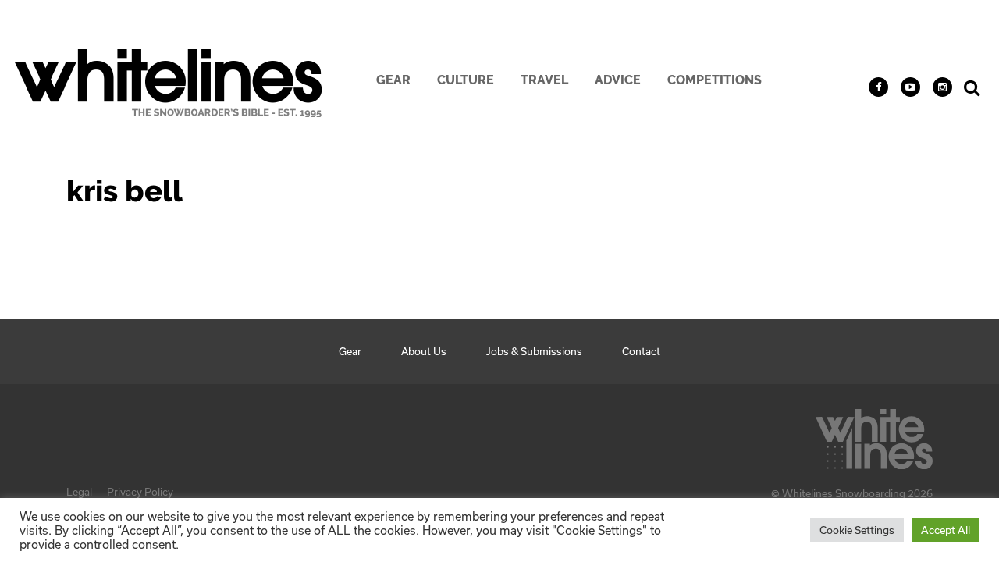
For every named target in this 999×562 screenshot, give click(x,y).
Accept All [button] (945, 530)
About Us (423, 351)
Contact (641, 351)
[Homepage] (874, 435)
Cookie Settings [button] (856, 530)
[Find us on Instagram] (942, 87)
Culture (465, 80)
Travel (544, 80)
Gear (393, 80)
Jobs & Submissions (534, 351)
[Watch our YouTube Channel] (910, 87)
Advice (618, 80)
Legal (79, 492)
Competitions (714, 80)
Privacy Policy (140, 492)
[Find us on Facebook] (878, 87)
